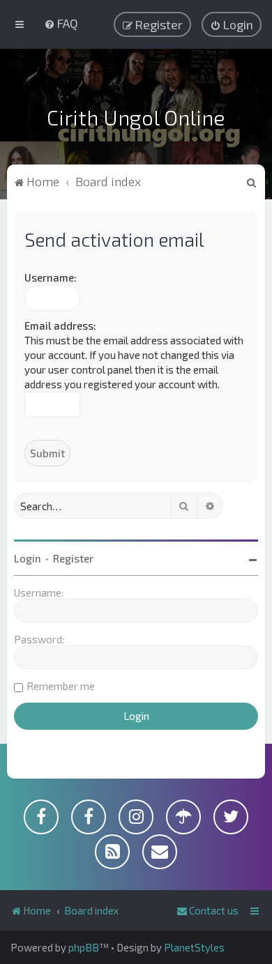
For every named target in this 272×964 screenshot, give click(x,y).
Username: (50, 277)
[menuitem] (61, 23)
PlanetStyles (194, 947)
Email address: (60, 325)
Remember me (61, 686)
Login (27, 558)
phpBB (83, 947)
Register (73, 558)
